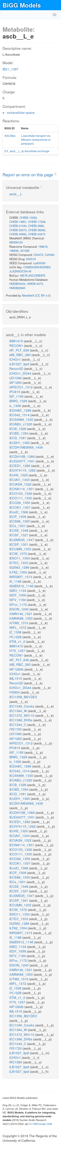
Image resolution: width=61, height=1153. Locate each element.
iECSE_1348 (19, 530)
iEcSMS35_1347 (22, 539)
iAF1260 (16, 382)
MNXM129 (16, 242)
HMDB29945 (17, 288)
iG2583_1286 (19, 567)
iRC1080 (16, 1062)
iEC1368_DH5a (21, 720)
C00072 (38, 254)
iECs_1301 (17, 525)
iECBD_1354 (19, 433)
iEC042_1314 (19, 414)
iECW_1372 (18, 553)
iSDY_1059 (18, 595)
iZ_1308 (15, 632)
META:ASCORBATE (32, 275)
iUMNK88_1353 (21, 618)
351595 (24, 250)
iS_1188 (15, 581)
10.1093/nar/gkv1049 (40, 1124)
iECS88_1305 (20, 521)
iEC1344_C (18, 724)
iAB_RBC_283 (20, 354)
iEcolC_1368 (19, 512)
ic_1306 (15, 405)
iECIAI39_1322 (20, 484)
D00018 (31, 259)
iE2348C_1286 (20, 410)
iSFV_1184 (18, 599)
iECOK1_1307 (20, 507)
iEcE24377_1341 (22, 461)
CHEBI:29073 (17, 230)
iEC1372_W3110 (22, 715)
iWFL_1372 (18, 627)
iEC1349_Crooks (22, 706)
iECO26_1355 (20, 502)
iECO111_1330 (21, 498)
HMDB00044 (17, 283)
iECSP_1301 (19, 544)
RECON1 (16, 345)
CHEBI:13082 (28, 217)
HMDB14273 (35, 283)
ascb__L (15, 193)
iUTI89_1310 (19, 622)
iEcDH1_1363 (20, 442)
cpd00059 (39, 263)
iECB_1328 (18, 428)
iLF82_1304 (18, 572)
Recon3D (16, 368)
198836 (13, 250)
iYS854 (15, 692)
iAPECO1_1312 (21, 387)
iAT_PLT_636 (19, 350)
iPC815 (15, 391)
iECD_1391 (18, 437)
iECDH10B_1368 (22, 456)
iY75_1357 (17, 650)
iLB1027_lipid (19, 364)
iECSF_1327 (19, 535)
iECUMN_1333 (20, 549)
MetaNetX (28, 295)
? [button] (55, 174)
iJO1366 (16, 377)
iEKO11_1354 (20, 558)
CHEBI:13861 (17, 221)
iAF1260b (16, 669)
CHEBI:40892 (17, 234)
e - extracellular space (19, 112)
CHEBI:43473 (36, 234)
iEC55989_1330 (21, 419)
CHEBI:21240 (17, 226)
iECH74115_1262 (22, 470)
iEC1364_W (18, 710)
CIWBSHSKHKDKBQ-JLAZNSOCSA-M (30, 269)
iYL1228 (15, 636)
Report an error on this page (28, 175)
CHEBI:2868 (36, 226)
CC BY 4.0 (42, 295)
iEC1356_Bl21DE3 (23, 696)
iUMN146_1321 (21, 613)
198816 (42, 246)
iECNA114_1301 (22, 488)
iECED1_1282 (20, 465)
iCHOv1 (15, 359)
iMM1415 (16, 341)
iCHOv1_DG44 (20, 373)
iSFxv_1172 (18, 604)
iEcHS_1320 (19, 475)
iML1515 (16, 678)
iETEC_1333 (19, 562)
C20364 (50, 254)
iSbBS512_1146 (21, 585)
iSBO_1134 (18, 590)
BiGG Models (22, 5)
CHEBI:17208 (36, 221)
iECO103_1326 (21, 493)
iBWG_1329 (18, 400)
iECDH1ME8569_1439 (26, 447)
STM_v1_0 (17, 641)
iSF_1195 (16, 396)
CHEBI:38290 (36, 230)
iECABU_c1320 (21, 424)
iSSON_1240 (19, 609)
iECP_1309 (18, 516)
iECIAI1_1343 (19, 479)
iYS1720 (16, 729)
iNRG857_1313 (21, 576)
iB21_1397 (10, 69)
